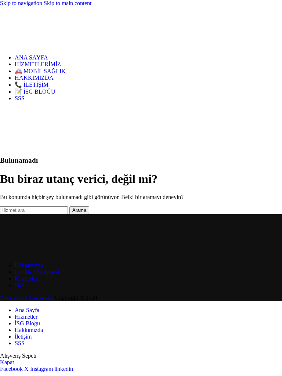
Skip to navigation (22, 3)
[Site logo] (33, 45)
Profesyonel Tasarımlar (26, 297)
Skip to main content (67, 3)
